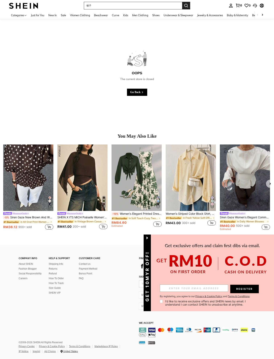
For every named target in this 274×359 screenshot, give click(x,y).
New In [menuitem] (52, 15)
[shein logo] (23, 5)
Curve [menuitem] (115, 15)
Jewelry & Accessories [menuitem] (210, 15)
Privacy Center (27, 346)
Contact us (84, 264)
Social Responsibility (30, 273)
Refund (53, 273)
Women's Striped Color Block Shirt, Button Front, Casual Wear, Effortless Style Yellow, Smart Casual (191, 213)
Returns (53, 268)
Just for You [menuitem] (37, 15)
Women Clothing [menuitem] (80, 15)
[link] (238, 5)
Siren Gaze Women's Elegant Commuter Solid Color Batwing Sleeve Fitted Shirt (245, 217)
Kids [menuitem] (125, 15)
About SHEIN (26, 264)
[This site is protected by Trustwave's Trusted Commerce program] (142, 342)
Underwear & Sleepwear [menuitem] (178, 15)
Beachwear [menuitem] (101, 15)
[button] (255, 5)
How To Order (56, 278)
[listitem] (28, 187)
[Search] (186, 5)
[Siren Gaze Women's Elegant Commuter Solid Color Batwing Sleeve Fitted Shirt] (245, 177)
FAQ (81, 278)
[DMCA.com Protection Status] (151, 342)
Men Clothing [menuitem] (140, 15)
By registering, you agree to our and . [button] (205, 296)
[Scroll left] (257, 15)
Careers (23, 278)
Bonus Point (85, 273)
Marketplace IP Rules (106, 346)
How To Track (56, 283)
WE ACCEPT (146, 323)
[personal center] (230, 5)
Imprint (36, 351)
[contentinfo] (199, 332)
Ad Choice (50, 351)
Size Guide (55, 288)
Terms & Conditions (79, 346)
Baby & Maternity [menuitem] (237, 15)
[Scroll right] (262, 15)
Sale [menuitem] (63, 15)
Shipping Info (56, 264)
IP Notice (23, 351)
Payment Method (88, 268)
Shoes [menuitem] (155, 15)
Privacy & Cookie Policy (52, 346)
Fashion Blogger (28, 268)
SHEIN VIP (55, 292)
